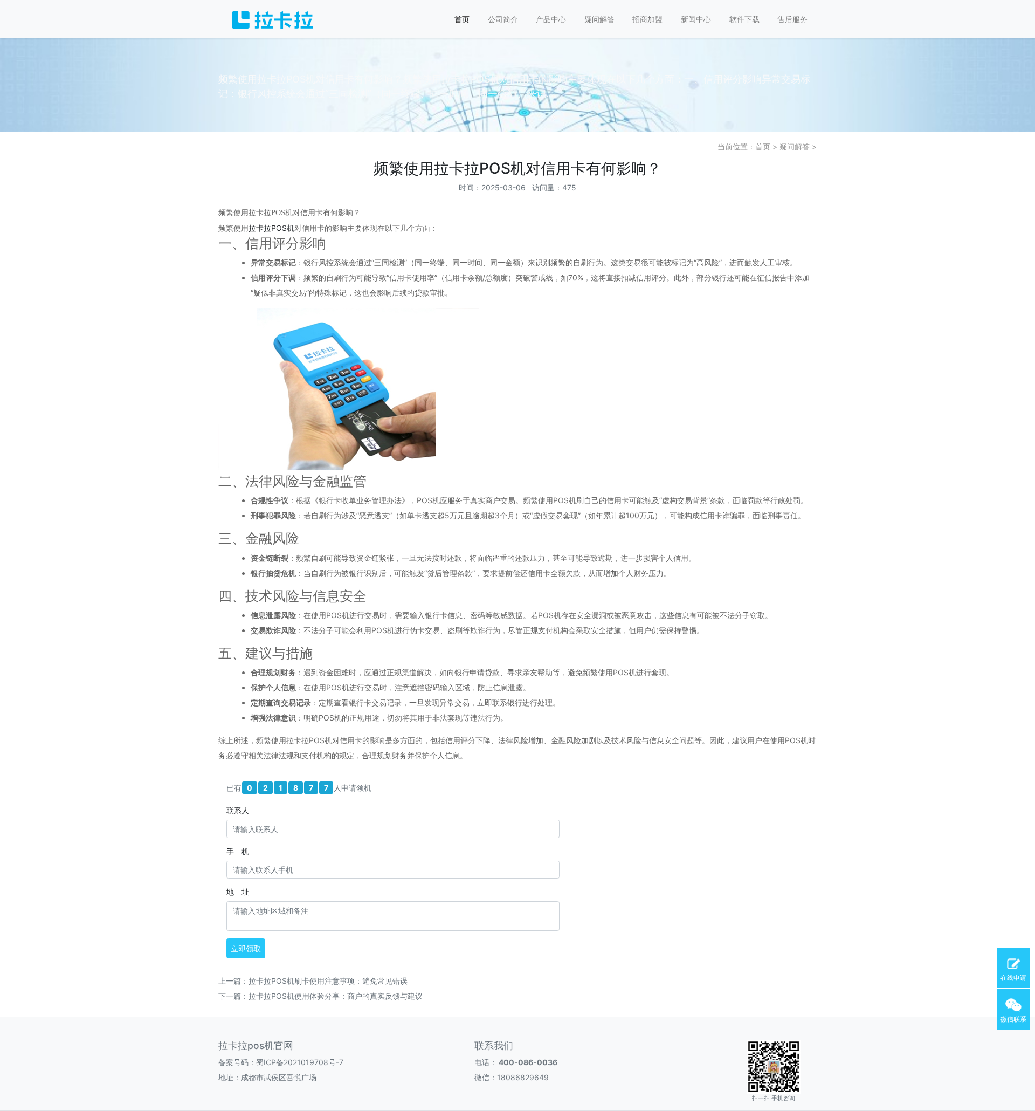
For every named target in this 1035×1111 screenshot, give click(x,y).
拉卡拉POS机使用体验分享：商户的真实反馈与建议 (336, 995)
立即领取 (246, 948)
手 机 (237, 851)
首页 (462, 19)
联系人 (237, 810)
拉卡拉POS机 (271, 227)
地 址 (237, 891)
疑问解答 (599, 19)
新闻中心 (696, 19)
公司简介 (503, 19)
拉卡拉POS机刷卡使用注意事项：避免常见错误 (328, 980)
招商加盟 (647, 19)
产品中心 (551, 19)
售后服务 (792, 19)
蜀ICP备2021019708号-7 (299, 1062)
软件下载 (744, 19)
